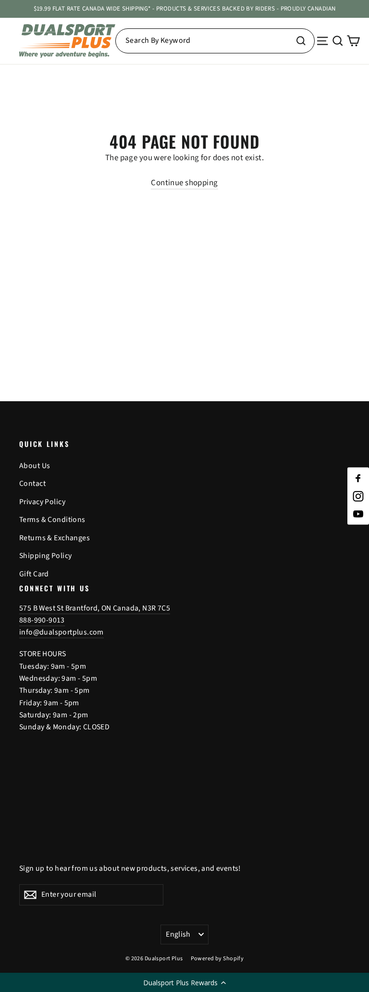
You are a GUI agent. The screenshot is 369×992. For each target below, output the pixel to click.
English (178, 934)
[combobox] (215, 40)
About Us (34, 465)
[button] (184, 982)
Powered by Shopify (217, 958)
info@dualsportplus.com (61, 632)
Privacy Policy (42, 501)
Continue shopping (184, 183)
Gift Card (34, 574)
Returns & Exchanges (54, 538)
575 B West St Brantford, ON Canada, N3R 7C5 (94, 608)
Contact (32, 483)
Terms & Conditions (52, 519)
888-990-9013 (42, 620)
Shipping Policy (45, 555)
